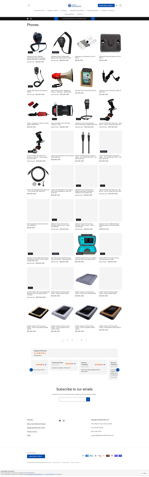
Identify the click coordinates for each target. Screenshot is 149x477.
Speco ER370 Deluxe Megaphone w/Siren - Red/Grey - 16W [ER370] (61, 91)
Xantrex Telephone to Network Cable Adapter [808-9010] (38, 123)
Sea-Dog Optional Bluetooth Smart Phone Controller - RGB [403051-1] (61, 258)
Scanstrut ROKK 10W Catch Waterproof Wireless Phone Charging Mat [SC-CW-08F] (38, 293)
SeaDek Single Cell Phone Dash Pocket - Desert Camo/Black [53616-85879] (37, 327)
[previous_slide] (31, 370)
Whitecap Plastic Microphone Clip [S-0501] (110, 57)
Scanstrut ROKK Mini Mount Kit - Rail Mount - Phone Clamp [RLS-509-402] (110, 190)
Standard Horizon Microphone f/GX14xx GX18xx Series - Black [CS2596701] (60, 225)
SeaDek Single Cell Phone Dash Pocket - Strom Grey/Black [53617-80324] (85, 327)
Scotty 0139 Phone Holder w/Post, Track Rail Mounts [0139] (109, 258)
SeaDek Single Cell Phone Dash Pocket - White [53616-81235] (60, 292)
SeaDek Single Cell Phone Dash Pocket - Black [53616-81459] (108, 292)
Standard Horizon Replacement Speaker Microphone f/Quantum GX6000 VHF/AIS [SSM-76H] (84, 191)
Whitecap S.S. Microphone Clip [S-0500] (85, 57)
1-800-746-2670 (50, 474)
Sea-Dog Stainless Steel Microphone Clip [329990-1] (37, 224)
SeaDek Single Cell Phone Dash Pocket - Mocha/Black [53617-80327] (110, 326)
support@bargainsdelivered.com (34, 474)
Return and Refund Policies (36, 424)
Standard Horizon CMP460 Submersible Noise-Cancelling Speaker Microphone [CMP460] (36, 58)
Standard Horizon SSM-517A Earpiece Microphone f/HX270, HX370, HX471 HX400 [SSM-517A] (38, 259)
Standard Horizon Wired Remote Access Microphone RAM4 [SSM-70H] (86, 123)
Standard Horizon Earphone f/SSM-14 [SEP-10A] (110, 91)
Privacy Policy (32, 431)
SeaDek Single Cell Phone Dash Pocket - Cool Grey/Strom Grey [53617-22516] (60, 327)
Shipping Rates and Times (36, 427)
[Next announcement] (93, 18)
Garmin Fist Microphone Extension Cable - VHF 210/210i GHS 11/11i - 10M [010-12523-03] (110, 157)
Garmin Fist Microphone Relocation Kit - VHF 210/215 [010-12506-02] (38, 190)
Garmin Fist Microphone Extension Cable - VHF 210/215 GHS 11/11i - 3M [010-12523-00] (85, 157)
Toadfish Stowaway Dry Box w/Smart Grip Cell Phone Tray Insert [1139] (86, 258)
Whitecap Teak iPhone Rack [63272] (85, 90)
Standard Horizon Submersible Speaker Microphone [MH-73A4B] (61, 57)
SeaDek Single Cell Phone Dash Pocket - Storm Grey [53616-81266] (85, 292)
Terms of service (75, 462)
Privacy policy (65, 462)
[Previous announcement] (56, 18)
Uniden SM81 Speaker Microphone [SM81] (37, 91)
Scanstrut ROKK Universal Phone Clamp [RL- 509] (60, 123)
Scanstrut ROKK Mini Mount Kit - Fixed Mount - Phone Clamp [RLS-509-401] (110, 123)
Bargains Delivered (36, 462)
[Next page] (86, 340)
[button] (29, 5)
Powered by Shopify (46, 462)
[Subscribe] (88, 399)
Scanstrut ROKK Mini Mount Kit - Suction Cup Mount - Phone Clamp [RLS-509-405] (37, 157)
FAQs (29, 435)
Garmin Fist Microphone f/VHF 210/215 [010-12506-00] (62, 156)
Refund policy (56, 462)
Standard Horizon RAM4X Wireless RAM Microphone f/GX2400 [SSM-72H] (109, 225)
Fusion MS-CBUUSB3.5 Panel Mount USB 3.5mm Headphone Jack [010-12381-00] (62, 191)
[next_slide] (118, 370)
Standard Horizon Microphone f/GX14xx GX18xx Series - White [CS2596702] (84, 225)
